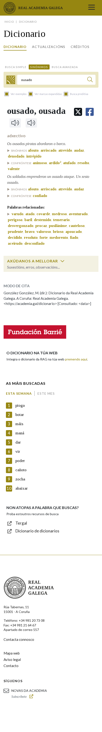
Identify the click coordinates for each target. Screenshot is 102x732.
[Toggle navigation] (91, 8)
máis (19, 424)
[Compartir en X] (78, 111)
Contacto (11, 666)
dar (18, 442)
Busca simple (15, 66)
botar (19, 414)
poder (20, 460)
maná (19, 433)
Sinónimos (39, 66)
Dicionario (15, 47)
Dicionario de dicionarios (37, 530)
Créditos (80, 47)
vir (17, 451)
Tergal (21, 523)
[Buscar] (90, 80)
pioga (20, 405)
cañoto (21, 470)
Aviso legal (12, 659)
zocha (20, 479)
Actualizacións (48, 47)
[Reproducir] (15, 122)
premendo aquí (76, 359)
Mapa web (12, 653)
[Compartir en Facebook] (90, 111)
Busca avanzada (65, 66)
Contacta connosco (19, 639)
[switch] (62, 261)
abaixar (21, 488)
